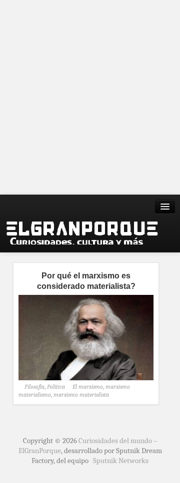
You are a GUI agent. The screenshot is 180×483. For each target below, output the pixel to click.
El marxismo (87, 386)
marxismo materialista (81, 394)
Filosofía (34, 386)
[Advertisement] (90, 97)
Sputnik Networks (120, 460)
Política (56, 386)
